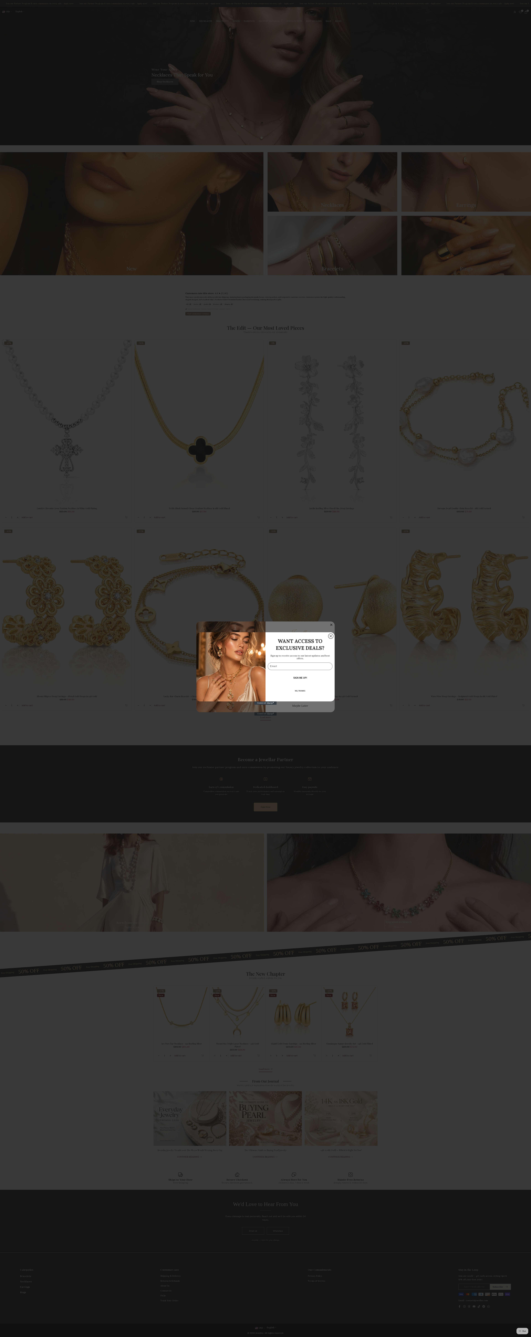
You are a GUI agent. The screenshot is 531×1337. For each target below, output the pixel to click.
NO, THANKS (300, 691)
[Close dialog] (330, 636)
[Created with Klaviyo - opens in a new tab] (265, 703)
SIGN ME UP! (300, 678)
